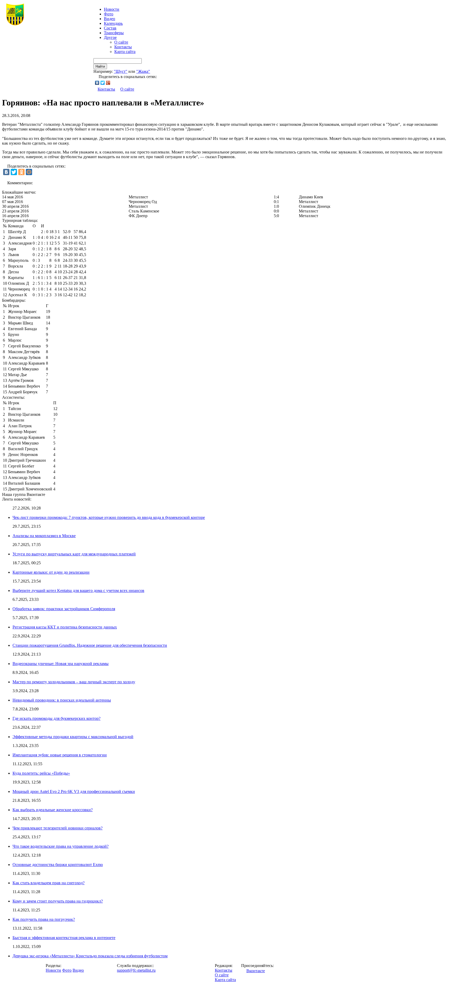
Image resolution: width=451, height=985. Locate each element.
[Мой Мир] (29, 172)
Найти (100, 66)
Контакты (123, 47)
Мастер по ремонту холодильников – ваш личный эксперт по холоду (74, 682)
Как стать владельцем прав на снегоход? (49, 883)
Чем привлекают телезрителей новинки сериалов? (58, 828)
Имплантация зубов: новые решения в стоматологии (60, 755)
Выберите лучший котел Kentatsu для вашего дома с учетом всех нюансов (78, 590)
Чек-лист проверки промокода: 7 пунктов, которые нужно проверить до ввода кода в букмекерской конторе (109, 517)
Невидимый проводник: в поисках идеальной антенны (62, 700)
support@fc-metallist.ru (136, 970)
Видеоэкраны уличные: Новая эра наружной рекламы (61, 663)
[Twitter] (102, 82)
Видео (109, 18)
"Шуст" (120, 71)
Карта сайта (124, 51)
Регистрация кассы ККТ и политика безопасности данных (65, 627)
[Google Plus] (108, 82)
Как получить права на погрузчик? (44, 919)
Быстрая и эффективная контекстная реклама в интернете (64, 937)
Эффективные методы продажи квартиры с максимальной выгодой (73, 736)
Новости (53, 970)
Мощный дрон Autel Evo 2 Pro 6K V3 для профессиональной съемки (74, 791)
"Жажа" (143, 71)
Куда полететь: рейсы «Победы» (41, 773)
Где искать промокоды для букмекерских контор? (56, 718)
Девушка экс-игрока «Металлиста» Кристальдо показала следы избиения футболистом (90, 956)
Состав (110, 28)
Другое (110, 37)
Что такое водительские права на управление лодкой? (61, 846)
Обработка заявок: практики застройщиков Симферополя (64, 609)
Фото (108, 14)
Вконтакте (255, 971)
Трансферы (114, 33)
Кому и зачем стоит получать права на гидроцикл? (58, 901)
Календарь (113, 23)
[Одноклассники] (21, 172)
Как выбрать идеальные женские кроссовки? (53, 810)
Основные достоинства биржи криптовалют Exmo (58, 864)
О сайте (121, 42)
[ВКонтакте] (97, 82)
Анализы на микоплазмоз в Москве (44, 535)
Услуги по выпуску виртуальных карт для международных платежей (74, 554)
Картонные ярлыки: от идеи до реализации (51, 572)
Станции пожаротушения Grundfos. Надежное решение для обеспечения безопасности (90, 645)
